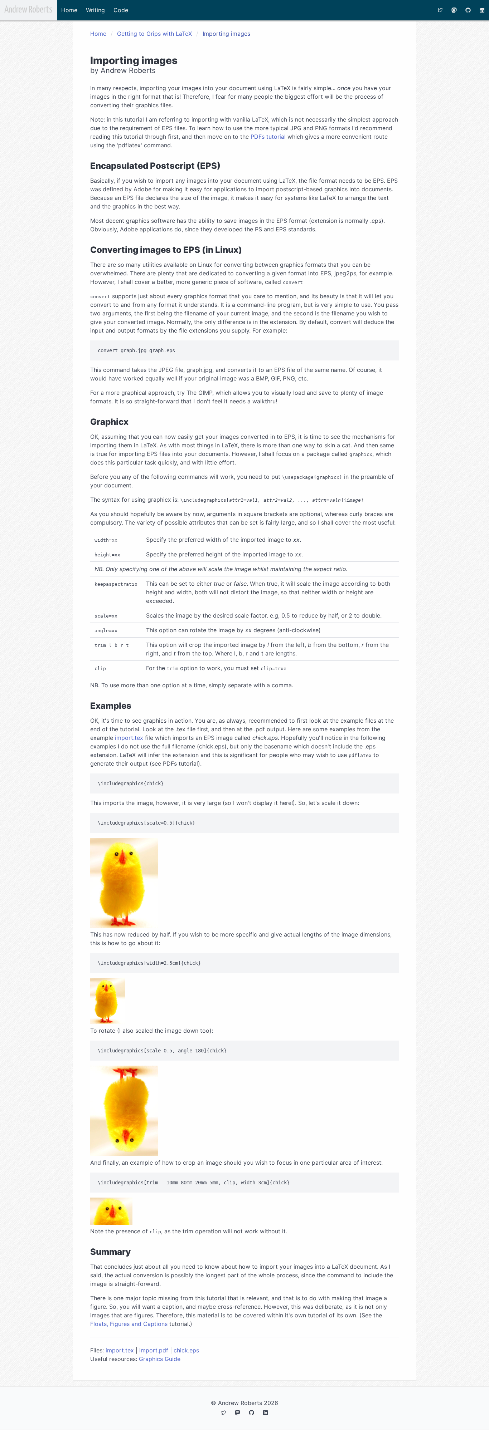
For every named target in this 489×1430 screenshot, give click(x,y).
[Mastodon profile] (454, 10)
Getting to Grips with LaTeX (154, 33)
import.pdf (153, 1350)
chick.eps (186, 1350)
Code (120, 10)
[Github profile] (468, 10)
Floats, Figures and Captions (129, 1323)
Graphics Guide (159, 1358)
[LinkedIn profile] (482, 10)
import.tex (129, 737)
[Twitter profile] (440, 10)
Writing (95, 10)
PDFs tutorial (268, 136)
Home (69, 10)
